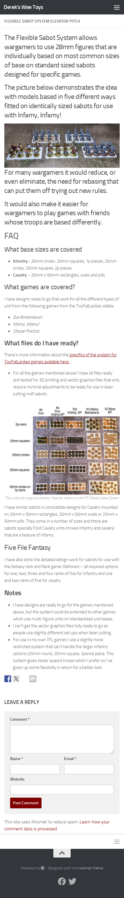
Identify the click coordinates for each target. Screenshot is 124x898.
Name (16, 758)
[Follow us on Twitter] (72, 881)
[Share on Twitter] (16, 678)
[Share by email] (32, 678)
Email (70, 758)
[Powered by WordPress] (42, 868)
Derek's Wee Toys (23, 7)
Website (17, 779)
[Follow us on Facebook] (62, 881)
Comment (20, 719)
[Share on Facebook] (7, 678)
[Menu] (117, 7)
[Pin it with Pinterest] (24, 678)
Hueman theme (90, 868)
